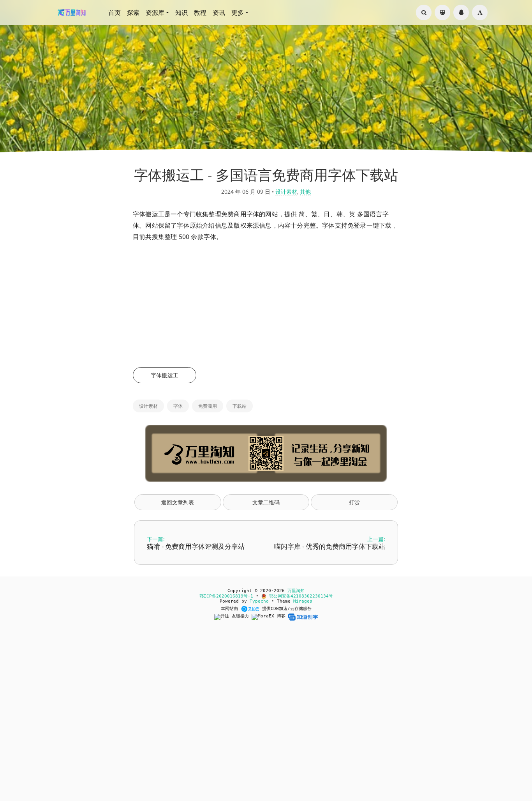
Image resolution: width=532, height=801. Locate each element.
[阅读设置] (480, 12)
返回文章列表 (177, 502)
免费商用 (207, 406)
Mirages (302, 601)
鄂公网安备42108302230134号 (299, 596)
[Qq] (461, 12)
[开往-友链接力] (233, 616)
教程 (200, 12)
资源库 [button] (155, 12)
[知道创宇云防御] (302, 616)
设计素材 (286, 191)
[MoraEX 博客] (270, 616)
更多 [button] (237, 12)
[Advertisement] (266, 304)
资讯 (219, 12)
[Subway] (442, 12)
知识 (181, 12)
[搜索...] (424, 12)
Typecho (259, 601)
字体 (178, 406)
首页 (114, 12)
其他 (305, 191)
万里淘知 (296, 590)
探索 (133, 12)
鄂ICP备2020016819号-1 (226, 596)
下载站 (240, 406)
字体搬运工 (164, 375)
